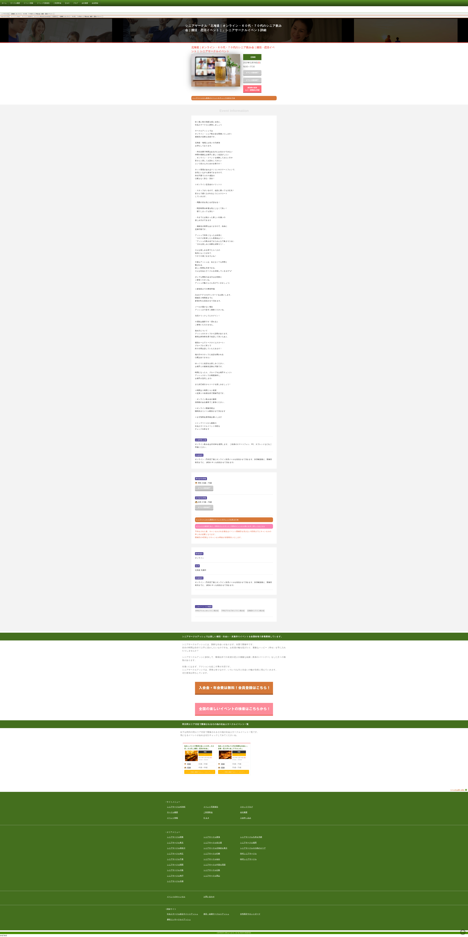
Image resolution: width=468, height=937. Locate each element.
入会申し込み (245, 818)
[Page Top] (463, 934)
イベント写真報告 (211, 807)
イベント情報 (172, 818)
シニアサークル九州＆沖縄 (251, 837)
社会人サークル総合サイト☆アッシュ (182, 914)
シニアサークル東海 (212, 837)
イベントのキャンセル (176, 897)
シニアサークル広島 (212, 870)
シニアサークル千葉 (175, 859)
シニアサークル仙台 (212, 859)
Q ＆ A (206, 818)
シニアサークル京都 (175, 881)
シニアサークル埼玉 (175, 854)
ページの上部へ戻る (457, 790)
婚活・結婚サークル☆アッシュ (216, 914)
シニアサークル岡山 (212, 876)
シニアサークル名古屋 (213, 843)
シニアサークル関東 (175, 837)
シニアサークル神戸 (175, 876)
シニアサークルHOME (176, 807)
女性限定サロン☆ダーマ (250, 914)
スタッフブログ (246, 807)
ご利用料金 (208, 812)
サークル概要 (172, 812)
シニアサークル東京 (175, 843)
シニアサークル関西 (175, 865)
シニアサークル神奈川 (176, 848)
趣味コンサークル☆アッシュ (179, 919)
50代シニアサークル (248, 854)
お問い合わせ (209, 897)
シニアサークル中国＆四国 (214, 865)
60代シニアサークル (248, 859)
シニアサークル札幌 (212, 854)
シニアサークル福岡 (248, 843)
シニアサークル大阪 (175, 870)
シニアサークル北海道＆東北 (215, 848)
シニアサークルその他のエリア (253, 848)
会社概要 (243, 812)
